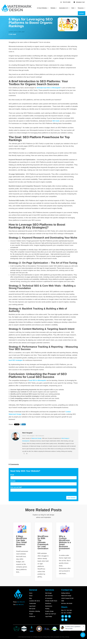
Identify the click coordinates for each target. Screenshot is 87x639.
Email (12, 474)
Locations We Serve (34, 600)
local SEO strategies (16, 360)
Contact (81, 13)
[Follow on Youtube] (66, 619)
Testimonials (32, 603)
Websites (53, 8)
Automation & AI (63, 8)
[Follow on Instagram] (62, 619)
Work (72, 8)
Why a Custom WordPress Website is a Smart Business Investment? (65, 543)
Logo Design (48, 616)
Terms (52, 636)
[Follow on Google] (66, 616)
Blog (30, 598)
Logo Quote (32, 606)
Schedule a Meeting (34, 611)
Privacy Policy (46, 636)
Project (31, 613)
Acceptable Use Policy (59, 636)
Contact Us (32, 616)
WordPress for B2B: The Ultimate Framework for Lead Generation (43, 542)
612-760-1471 (21, 602)
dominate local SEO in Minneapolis (48, 88)
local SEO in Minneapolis (37, 380)
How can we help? (16, 487)
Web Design (48, 593)
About (30, 595)
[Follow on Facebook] (62, 616)
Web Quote (32, 608)
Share (23, 424)
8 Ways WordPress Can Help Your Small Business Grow (21, 541)
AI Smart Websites (42, 8)
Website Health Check (51, 600)
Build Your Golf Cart (50, 613)
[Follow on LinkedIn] (69, 616)
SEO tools (55, 121)
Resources (81, 8)
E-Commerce (48, 598)
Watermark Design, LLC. (27, 636)
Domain (13, 481)
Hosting (47, 608)
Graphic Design (49, 611)
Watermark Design (36, 438)
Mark (11, 31)
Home (30, 593)
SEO (23, 31)
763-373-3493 (66, 2)
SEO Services (49, 595)
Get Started (71, 497)
